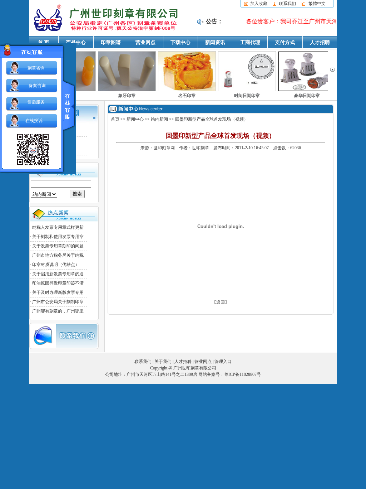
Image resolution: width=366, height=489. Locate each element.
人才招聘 (320, 42)
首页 (115, 119)
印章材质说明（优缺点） (55, 264)
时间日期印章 (247, 95)
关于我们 (163, 361)
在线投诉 (34, 120)
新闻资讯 (215, 42)
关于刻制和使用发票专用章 (58, 236)
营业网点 (145, 42)
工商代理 (250, 42)
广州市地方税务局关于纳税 (58, 255)
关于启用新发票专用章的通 (58, 273)
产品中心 (76, 42)
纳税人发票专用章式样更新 (58, 227)
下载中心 (180, 42)
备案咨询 (37, 85)
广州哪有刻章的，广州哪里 (58, 311)
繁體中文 (317, 3)
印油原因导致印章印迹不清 (58, 283)
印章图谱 (111, 42)
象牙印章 (126, 95)
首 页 (43, 42)
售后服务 (36, 102)
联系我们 (287, 3)
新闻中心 (135, 119)
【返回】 (220, 302)
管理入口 (223, 361)
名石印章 (187, 95)
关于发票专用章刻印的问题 (58, 245)
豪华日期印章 (307, 95)
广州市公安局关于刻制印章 (58, 301)
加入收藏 (258, 3)
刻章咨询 (36, 68)
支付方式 (285, 42)
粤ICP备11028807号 (242, 374)
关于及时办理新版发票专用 (58, 292)
